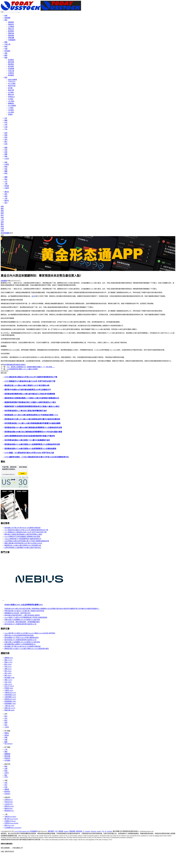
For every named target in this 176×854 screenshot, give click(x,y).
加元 (5, 725)
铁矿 (5, 775)
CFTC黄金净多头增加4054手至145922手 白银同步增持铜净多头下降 (30, 377)
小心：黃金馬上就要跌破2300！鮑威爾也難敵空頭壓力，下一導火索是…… (31, 367)
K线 (5, 118)
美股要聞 (7, 18)
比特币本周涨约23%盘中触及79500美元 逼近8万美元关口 (22, 547)
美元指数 (9, 677)
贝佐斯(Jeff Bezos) (10, 821)
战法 (5, 139)
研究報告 (7, 51)
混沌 (5, 203)
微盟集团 (7, 754)
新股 (5, 173)
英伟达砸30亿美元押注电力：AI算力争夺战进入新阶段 (22, 615)
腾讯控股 (7, 756)
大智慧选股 (10, 695)
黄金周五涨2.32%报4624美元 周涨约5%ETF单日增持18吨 (26, 385)
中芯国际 (7, 760)
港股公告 (11, 29)
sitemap (66, 831)
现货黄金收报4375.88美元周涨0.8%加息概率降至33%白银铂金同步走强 (32, 444)
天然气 (6, 773)
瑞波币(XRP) (8, 808)
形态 (5, 122)
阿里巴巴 (7, 758)
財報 (5, 166)
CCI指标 (10, 108)
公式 (5, 181)
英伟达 (6, 735)
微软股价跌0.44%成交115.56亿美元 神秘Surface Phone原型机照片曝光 (26, 648)
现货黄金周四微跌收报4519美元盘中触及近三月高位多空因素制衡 (29, 394)
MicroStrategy (8, 743)
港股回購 (11, 37)
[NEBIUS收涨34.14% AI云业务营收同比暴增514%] (39, 600)
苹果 (5, 737)
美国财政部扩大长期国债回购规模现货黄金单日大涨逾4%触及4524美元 (31, 406)
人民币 (6, 727)
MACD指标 (11, 83)
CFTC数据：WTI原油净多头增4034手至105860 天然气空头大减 (29, 453)
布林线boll (11, 97)
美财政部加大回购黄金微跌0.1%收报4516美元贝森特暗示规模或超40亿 (31, 398)
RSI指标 (10, 99)
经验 (5, 137)
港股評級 (11, 35)
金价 (24, 364)
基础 (5, 120)
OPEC (6, 777)
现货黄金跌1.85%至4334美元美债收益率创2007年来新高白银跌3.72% (31, 415)
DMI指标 (11, 110)
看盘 (5, 147)
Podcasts (93, 831)
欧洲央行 (7, 791)
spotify (99, 831)
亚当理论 (11, 60)
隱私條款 (72, 831)
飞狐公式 (9, 706)
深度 (5, 53)
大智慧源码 (10, 697)
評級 (5, 156)
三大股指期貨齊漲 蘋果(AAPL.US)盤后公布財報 (22, 369)
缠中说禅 (11, 62)
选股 (5, 152)
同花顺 (6, 186)
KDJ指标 (11, 92)
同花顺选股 (10, 701)
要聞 (5, 177)
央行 (5, 785)
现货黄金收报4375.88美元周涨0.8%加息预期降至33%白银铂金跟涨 (30, 449)
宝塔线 (10, 114)
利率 (5, 787)
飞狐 (5, 183)
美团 (5, 751)
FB (103, 831)
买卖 (5, 150)
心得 (2, 219)
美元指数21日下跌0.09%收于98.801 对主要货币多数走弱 (22, 528)
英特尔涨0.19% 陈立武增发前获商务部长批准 (18, 635)
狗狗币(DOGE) (9, 806)
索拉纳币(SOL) (9, 810)
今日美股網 (33, 831)
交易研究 (11, 73)
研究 (2, 215)
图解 (5, 154)
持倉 (5, 169)
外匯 (2, 228)
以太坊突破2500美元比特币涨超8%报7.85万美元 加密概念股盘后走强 (26, 541)
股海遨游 (11, 75)
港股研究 (11, 24)
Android (109, 831)
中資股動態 (11, 40)
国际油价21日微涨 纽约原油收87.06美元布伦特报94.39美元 (23, 534)
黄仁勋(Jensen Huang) (11, 819)
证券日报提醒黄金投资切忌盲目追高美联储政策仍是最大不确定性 (29, 436)
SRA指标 (11, 112)
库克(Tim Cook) (9, 825)
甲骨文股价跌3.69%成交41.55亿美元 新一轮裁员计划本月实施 (24, 611)
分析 (5, 125)
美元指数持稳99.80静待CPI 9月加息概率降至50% (20, 644)
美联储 (9, 364)
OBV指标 (11, 101)
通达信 (6, 192)
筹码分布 (11, 94)
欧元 (8, 664)
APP (56, 831)
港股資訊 (11, 22)
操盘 (5, 57)
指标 (5, 77)
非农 (5, 364)
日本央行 (7, 794)
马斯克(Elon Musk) (10, 816)
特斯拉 (6, 733)
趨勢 (5, 55)
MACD (9, 686)
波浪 (5, 196)
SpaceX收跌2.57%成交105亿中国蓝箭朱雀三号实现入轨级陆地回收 (25, 617)
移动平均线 (11, 86)
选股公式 (9, 708)
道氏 (5, 194)
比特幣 (6, 164)
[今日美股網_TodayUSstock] (41, 10)
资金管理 (11, 68)
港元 (8, 671)
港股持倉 (11, 33)
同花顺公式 (10, 699)
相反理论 (11, 64)
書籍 (5, 171)
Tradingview (11, 81)
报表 (5, 135)
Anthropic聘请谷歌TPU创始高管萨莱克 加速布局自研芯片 (22, 539)
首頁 (5, 15)
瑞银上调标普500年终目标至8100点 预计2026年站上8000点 (23, 543)
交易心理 (11, 71)
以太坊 (6, 158)
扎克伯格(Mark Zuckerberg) (12, 827)
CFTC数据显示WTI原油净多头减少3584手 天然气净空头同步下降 (29, 381)
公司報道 (11, 26)
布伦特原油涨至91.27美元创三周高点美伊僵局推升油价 (25, 411)
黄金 (12, 364)
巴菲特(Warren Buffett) (11, 823)
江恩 (5, 198)
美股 (2, 208)
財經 (5, 46)
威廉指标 (11, 103)
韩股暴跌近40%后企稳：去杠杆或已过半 (17, 613)
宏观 (5, 133)
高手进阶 (11, 66)
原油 (2, 226)
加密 (5, 162)
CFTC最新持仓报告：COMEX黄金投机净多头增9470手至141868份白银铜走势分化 (36, 457)
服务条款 (79, 831)
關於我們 (51, 831)
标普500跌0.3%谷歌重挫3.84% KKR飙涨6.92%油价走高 (22, 619)
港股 (5, 20)
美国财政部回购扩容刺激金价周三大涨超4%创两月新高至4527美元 (30, 402)
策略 (5, 42)
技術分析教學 (12, 79)
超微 (5, 742)
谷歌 (5, 739)
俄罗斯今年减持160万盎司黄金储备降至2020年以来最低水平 (27, 390)
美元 (33, 296)
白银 (5, 768)
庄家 (5, 144)
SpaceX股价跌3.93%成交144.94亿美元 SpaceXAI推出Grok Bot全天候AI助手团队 (29, 633)
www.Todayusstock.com (22, 831)
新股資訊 (11, 31)
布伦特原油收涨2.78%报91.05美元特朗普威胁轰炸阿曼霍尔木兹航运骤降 (32, 423)
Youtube (87, 831)
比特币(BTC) (8, 799)
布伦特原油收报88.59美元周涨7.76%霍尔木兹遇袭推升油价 (27, 440)
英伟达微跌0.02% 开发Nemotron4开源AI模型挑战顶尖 (21, 637)
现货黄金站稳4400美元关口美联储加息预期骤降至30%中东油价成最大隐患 (33, 432)
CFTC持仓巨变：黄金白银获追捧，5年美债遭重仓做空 (22, 622)
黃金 (2, 224)
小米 (5, 749)
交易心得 (7, 44)
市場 (5, 49)
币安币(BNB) (8, 802)
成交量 (10, 88)
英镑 (8, 669)
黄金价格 (20, 364)
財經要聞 (7, 233)
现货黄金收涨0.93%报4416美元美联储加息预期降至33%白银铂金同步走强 (33, 427)
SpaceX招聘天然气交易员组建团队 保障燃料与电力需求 (22, 536)
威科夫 (6, 200)
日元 (8, 682)
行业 (5, 129)
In (105, 831)
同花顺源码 (10, 703)
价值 (5, 127)
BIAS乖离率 (12, 105)
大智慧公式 (10, 692)
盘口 (5, 141)
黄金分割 (11, 90)
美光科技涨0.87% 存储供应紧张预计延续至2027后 (20, 624)
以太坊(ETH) (8, 804)
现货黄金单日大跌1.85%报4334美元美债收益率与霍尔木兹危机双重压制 (32, 419)
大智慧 (6, 188)
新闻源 (61, 831)
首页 (2, 233)
